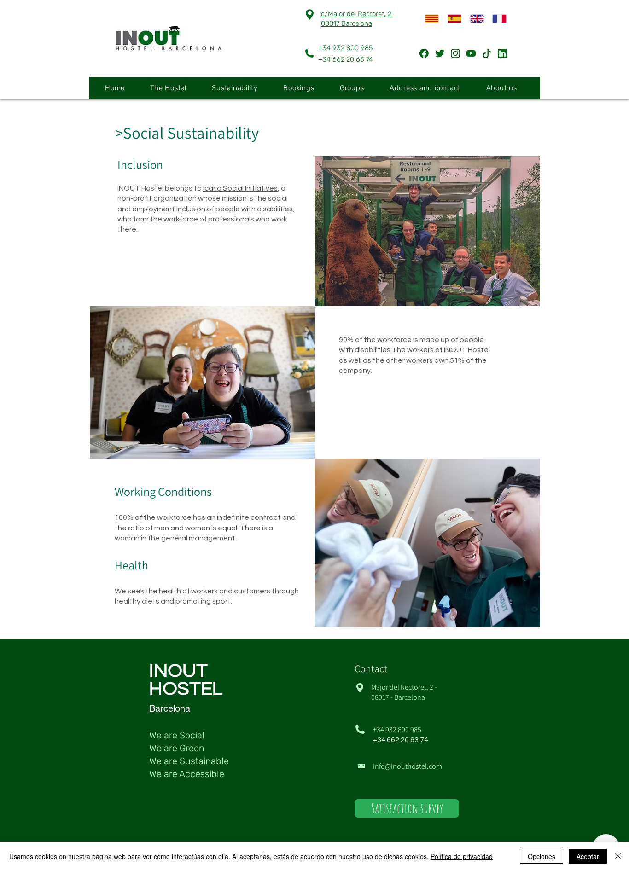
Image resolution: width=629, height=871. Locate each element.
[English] (474, 18)
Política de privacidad (462, 856)
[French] (496, 18)
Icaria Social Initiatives (240, 188)
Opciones (541, 856)
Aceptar (588, 856)
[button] (174, 88)
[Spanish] (452, 18)
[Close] (617, 856)
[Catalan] (430, 18)
